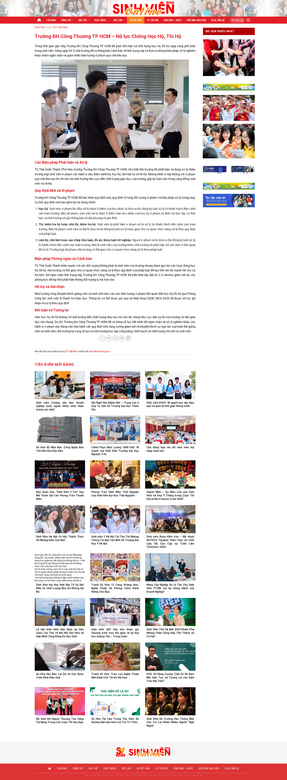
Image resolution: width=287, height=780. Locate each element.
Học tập (82, 20)
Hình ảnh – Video (173, 20)
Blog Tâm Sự (217, 20)
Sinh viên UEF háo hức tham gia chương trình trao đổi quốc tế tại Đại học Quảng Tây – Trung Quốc (115, 633)
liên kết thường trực (100, 351)
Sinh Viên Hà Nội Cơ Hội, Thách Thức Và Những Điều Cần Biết (60, 538)
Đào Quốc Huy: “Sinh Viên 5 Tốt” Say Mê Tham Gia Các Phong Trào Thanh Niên (60, 495)
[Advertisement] (143, 757)
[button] (248, 20)
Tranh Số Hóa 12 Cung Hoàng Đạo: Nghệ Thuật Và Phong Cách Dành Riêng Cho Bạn (115, 588)
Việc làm (117, 20)
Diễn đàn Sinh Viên (196, 20)
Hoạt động (100, 20)
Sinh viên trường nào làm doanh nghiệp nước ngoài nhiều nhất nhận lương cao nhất (60, 406)
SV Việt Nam (136, 20)
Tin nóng (51, 20)
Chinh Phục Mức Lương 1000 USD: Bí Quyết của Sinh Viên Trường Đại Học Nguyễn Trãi (115, 451)
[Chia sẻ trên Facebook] (102, 338)
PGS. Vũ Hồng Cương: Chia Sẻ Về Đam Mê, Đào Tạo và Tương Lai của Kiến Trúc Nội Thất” (170, 677)
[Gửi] (241, 20)
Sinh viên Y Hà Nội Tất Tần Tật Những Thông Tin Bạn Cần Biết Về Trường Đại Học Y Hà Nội (115, 540)
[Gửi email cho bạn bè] (115, 338)
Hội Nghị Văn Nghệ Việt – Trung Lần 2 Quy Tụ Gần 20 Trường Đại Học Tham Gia (115, 406)
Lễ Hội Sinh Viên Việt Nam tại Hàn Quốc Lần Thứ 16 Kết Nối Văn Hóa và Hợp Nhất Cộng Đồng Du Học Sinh (60, 633)
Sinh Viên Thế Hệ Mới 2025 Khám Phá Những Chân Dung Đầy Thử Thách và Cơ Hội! (170, 633)
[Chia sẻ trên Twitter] (109, 338)
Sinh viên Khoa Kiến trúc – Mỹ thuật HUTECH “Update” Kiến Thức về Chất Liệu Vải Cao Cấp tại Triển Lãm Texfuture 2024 (170, 541)
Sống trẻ (66, 20)
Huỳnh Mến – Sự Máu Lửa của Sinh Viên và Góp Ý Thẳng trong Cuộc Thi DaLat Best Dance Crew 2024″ (170, 495)
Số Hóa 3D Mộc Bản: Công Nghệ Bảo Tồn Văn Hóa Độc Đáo (60, 449)
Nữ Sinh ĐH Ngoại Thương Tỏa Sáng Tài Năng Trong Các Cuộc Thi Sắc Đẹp (60, 720)
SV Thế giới (153, 20)
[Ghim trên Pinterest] (122, 338)
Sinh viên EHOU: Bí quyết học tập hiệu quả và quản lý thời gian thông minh (170, 404)
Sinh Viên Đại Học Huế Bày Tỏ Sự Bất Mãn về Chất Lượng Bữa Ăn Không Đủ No (60, 588)
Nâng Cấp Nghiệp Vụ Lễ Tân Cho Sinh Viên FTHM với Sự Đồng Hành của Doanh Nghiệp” (170, 588)
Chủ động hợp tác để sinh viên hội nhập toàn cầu (170, 449)
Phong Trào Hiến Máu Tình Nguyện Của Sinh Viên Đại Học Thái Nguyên (115, 493)
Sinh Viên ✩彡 (43, 27)
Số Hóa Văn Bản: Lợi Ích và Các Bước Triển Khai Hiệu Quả (60, 675)
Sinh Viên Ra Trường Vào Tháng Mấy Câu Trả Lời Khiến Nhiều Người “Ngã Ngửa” (170, 722)
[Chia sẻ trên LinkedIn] (128, 338)
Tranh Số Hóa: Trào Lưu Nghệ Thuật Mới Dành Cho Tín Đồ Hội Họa (115, 675)
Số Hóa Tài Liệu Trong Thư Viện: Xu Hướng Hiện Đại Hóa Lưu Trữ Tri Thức (115, 720)
